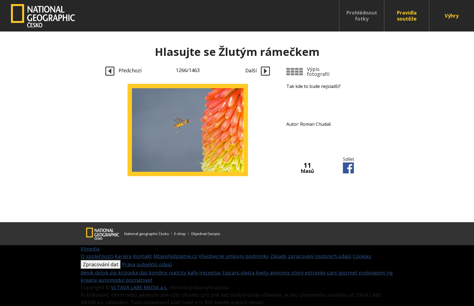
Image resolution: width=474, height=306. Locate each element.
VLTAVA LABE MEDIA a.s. (139, 287)
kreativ (89, 280)
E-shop (180, 233)
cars (332, 272)
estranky (316, 272)
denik (88, 272)
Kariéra (123, 256)
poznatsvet (139, 280)
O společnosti (97, 256)
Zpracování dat (101, 264)
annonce (280, 272)
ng (390, 272)
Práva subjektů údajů (147, 264)
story (298, 272)
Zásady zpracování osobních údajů (310, 256)
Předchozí (129, 70)
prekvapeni (373, 272)
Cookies (362, 256)
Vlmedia (90, 248)
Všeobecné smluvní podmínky (234, 256)
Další (251, 70)
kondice (159, 272)
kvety (263, 272)
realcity (178, 272)
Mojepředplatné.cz (175, 256)
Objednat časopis (205, 233)
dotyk (102, 272)
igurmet (348, 272)
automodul (112, 280)
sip (114, 272)
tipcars (231, 272)
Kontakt (142, 256)
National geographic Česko (146, 233)
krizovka (128, 272)
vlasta (248, 272)
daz (144, 272)
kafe (193, 272)
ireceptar (210, 272)
